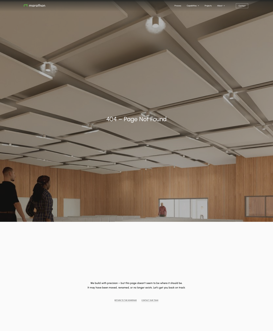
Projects (208, 5)
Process (177, 5)
